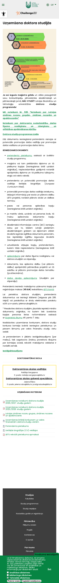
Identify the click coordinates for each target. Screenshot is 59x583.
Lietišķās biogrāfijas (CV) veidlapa (21, 430)
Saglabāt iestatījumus (31, 581)
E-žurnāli (29, 540)
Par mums (30, 547)
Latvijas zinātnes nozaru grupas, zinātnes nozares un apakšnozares (29, 414)
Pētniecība (29, 521)
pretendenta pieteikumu (19, 155)
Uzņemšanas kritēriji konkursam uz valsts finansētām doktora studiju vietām (24, 421)
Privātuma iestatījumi (46, 554)
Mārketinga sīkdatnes (20, 575)
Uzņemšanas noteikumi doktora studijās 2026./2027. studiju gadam (24, 401)
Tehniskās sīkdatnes (19, 578)
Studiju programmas (29, 503)
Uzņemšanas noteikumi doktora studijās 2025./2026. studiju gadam (24, 408)
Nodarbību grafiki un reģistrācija (29, 513)
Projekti (29, 530)
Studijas (29, 495)
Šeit (49, 569)
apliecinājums (13, 256)
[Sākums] (25, 5)
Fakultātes (29, 499)
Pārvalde (29, 551)
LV (52, 5)
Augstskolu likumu (13, 317)
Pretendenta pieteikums (17, 426)
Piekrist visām (14, 581)
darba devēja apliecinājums (22, 278)
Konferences (29, 535)
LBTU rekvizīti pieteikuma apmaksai (22, 434)
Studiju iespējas (29, 508)
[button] (3, 14)
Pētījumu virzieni (29, 525)
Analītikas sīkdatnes (19, 572)
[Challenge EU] (16, 14)
